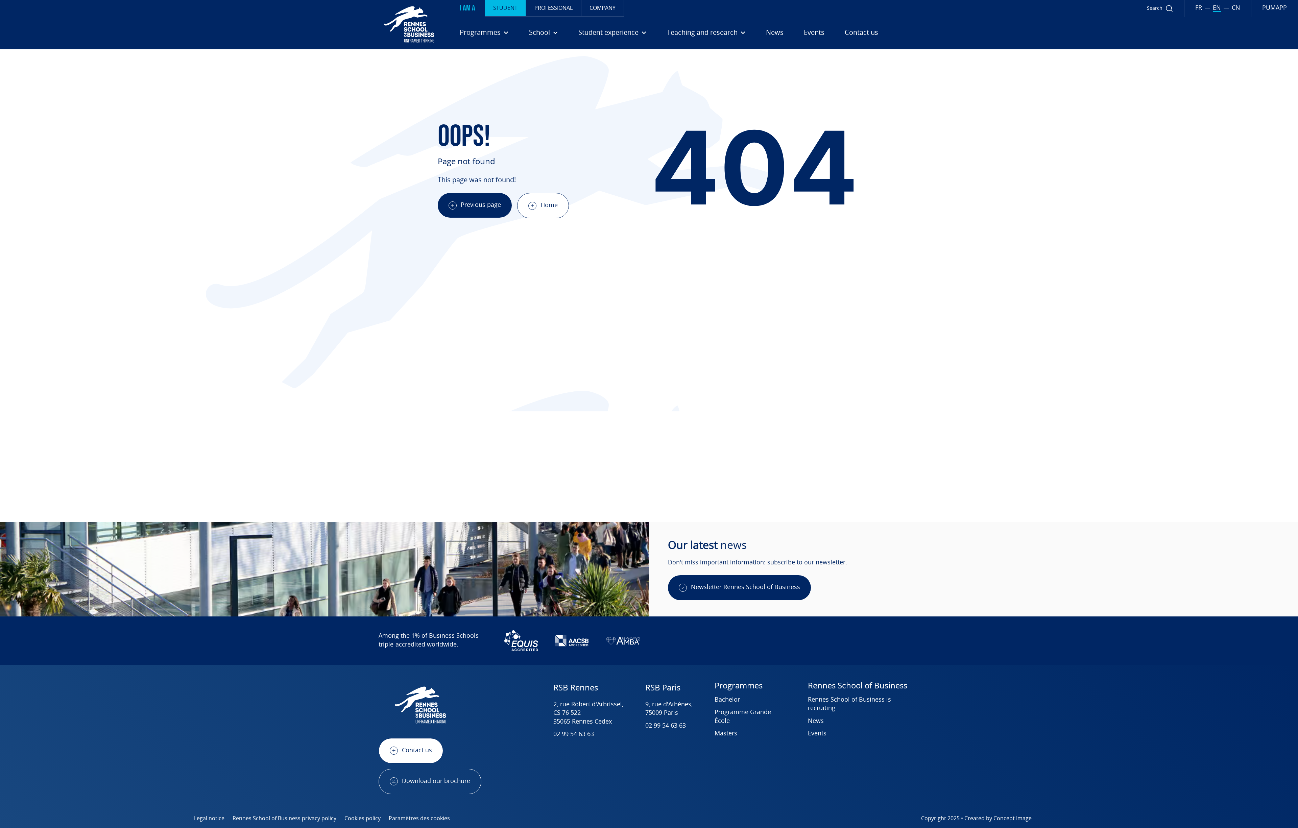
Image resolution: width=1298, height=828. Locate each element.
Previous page (481, 205)
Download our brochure (436, 781)
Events (814, 32)
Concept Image (1012, 818)
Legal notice (209, 818)
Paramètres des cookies (419, 818)
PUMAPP (1274, 8)
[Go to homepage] (219, 24)
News (775, 32)
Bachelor (727, 700)
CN (1236, 8)
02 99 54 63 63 (573, 734)
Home (549, 205)
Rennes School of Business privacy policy (284, 818)
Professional (553, 8)
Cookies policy (362, 818)
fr (1198, 8)
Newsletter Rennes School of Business (745, 587)
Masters (726, 734)
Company (603, 8)
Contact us (861, 32)
